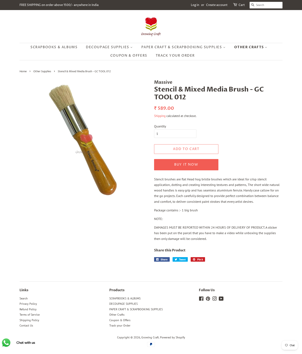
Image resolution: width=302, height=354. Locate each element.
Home (23, 71)
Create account (217, 5)
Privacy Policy (28, 304)
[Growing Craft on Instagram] (214, 299)
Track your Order (175, 55)
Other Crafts (249, 47)
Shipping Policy (29, 320)
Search (24, 298)
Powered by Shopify (172, 337)
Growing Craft (150, 337)
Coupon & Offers (128, 55)
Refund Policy (28, 309)
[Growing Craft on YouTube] (221, 299)
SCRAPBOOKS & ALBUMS (53, 47)
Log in (195, 5)
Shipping (160, 116)
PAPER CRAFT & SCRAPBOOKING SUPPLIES (182, 47)
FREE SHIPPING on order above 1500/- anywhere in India (59, 5)
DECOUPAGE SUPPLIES (108, 47)
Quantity (160, 126)
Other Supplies (42, 71)
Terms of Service (30, 314)
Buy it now (186, 164)
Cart (242, 5)
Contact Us (26, 325)
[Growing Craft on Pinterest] (208, 299)
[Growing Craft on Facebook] (201, 299)
